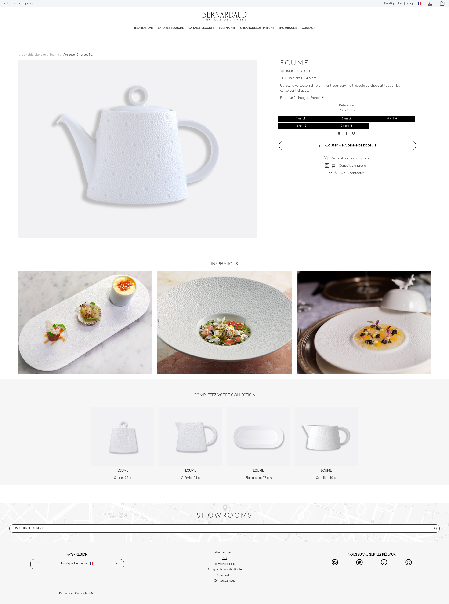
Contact (308, 28)
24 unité (346, 126)
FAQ (224, 558)
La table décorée (201, 28)
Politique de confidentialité (224, 569)
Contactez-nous (224, 580)
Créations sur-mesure (257, 28)
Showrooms (288, 28)
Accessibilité (224, 575)
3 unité (346, 118)
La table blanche (171, 28)
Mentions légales (224, 564)
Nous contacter (224, 552)
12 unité (301, 126)
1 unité (300, 118)
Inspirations (143, 28)
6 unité (392, 118)
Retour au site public (19, 3)
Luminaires (227, 28)
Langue (400, 3)
